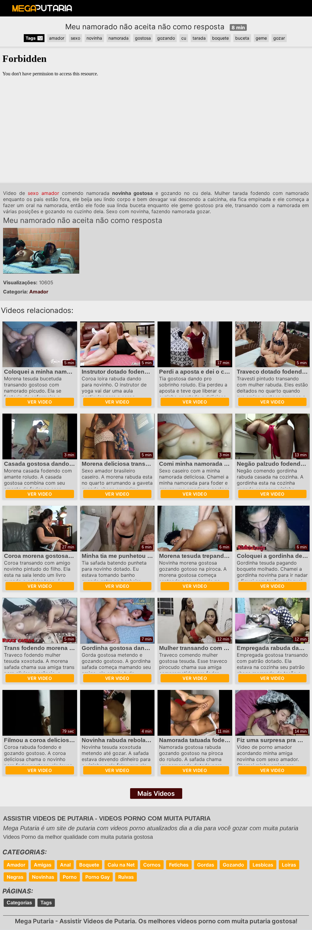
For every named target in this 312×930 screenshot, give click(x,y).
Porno (70, 877)
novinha (94, 38)
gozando (166, 38)
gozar (279, 38)
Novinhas (43, 877)
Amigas (42, 865)
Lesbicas (263, 865)
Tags (46, 902)
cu (183, 38)
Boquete (89, 865)
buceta (242, 38)
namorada (118, 38)
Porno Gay (97, 877)
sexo (75, 38)
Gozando (233, 865)
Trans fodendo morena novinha (48, 648)
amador (56, 38)
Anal (65, 865)
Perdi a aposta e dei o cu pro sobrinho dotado (223, 371)
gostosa (143, 38)
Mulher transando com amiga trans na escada (223, 648)
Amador (38, 292)
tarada (199, 38)
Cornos (152, 865)
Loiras (289, 865)
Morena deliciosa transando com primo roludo (146, 464)
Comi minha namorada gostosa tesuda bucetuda (227, 464)
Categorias (19, 902)
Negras (15, 877)
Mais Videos (156, 793)
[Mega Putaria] (42, 10)
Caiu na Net (121, 865)
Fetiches (179, 865)
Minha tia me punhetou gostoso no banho (140, 556)
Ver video (39, 401)
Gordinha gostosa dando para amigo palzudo (145, 648)
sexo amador (43, 193)
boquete (220, 38)
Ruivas (126, 877)
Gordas (205, 865)
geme (261, 38)
